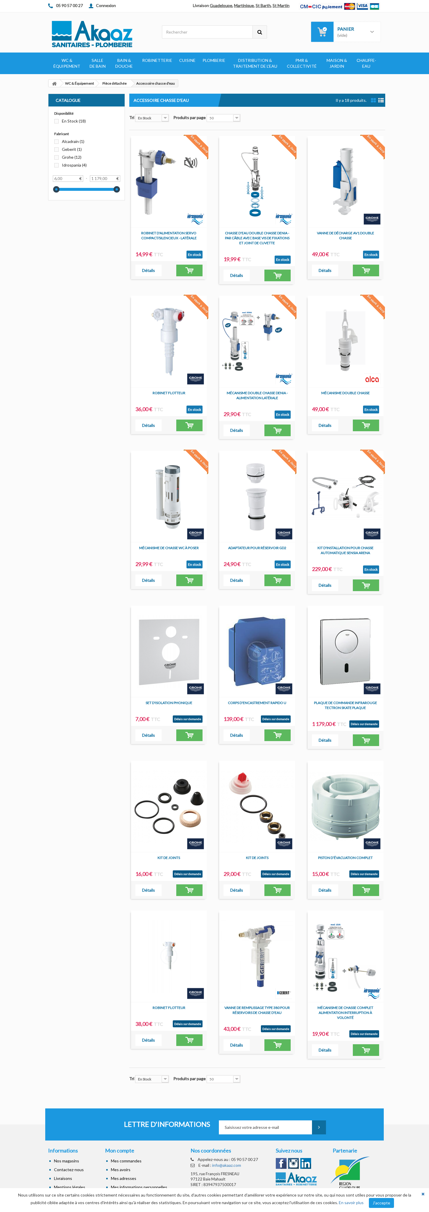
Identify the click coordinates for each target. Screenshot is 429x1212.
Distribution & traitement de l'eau (255, 63)
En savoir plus (351, 1202)
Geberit (72, 149)
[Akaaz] (100, 33)
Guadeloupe (221, 5)
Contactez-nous (69, 1169)
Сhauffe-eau (366, 63)
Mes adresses (123, 1178)
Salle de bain (98, 63)
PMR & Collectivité (302, 63)
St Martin (281, 5)
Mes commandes (126, 1160)
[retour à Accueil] (54, 83)
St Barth (263, 5)
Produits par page (189, 117)
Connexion (106, 5)
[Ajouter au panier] (189, 270)
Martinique (244, 5)
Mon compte (119, 1150)
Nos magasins (66, 1160)
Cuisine (187, 60)
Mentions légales (69, 1187)
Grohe (71, 157)
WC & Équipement (66, 63)
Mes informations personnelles (139, 1187)
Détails (148, 270)
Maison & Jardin (337, 63)
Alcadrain (73, 141)
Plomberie (214, 60)
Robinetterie (157, 60)
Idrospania (74, 165)
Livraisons (63, 1178)
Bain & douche (124, 63)
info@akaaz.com (226, 1165)
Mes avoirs (120, 1169)
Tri (131, 117)
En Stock (74, 120)
